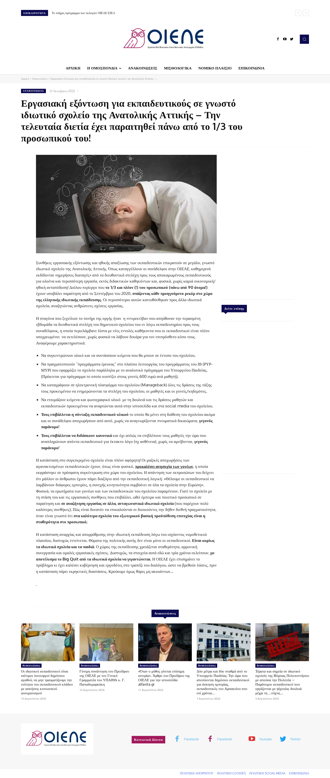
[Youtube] (284, 39)
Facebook (191, 739)
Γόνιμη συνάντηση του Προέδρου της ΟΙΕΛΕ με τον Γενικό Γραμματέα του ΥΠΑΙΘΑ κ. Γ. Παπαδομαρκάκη (104, 678)
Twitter (295, 739)
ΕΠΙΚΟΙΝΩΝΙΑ (299, 773)
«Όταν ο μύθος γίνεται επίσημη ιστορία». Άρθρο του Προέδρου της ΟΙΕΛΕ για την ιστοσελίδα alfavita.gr (164, 678)
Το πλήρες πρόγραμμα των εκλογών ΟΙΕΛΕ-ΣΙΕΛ (83, 13)
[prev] (298, 13)
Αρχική (25, 78)
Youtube (265, 739)
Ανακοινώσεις (39, 78)
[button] (304, 39)
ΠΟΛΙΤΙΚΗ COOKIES (231, 773)
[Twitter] (291, 39)
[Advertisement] (258, 222)
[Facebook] (278, 39)
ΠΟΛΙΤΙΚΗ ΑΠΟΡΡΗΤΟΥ (196, 773)
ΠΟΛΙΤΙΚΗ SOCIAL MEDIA (267, 773)
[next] (306, 13)
